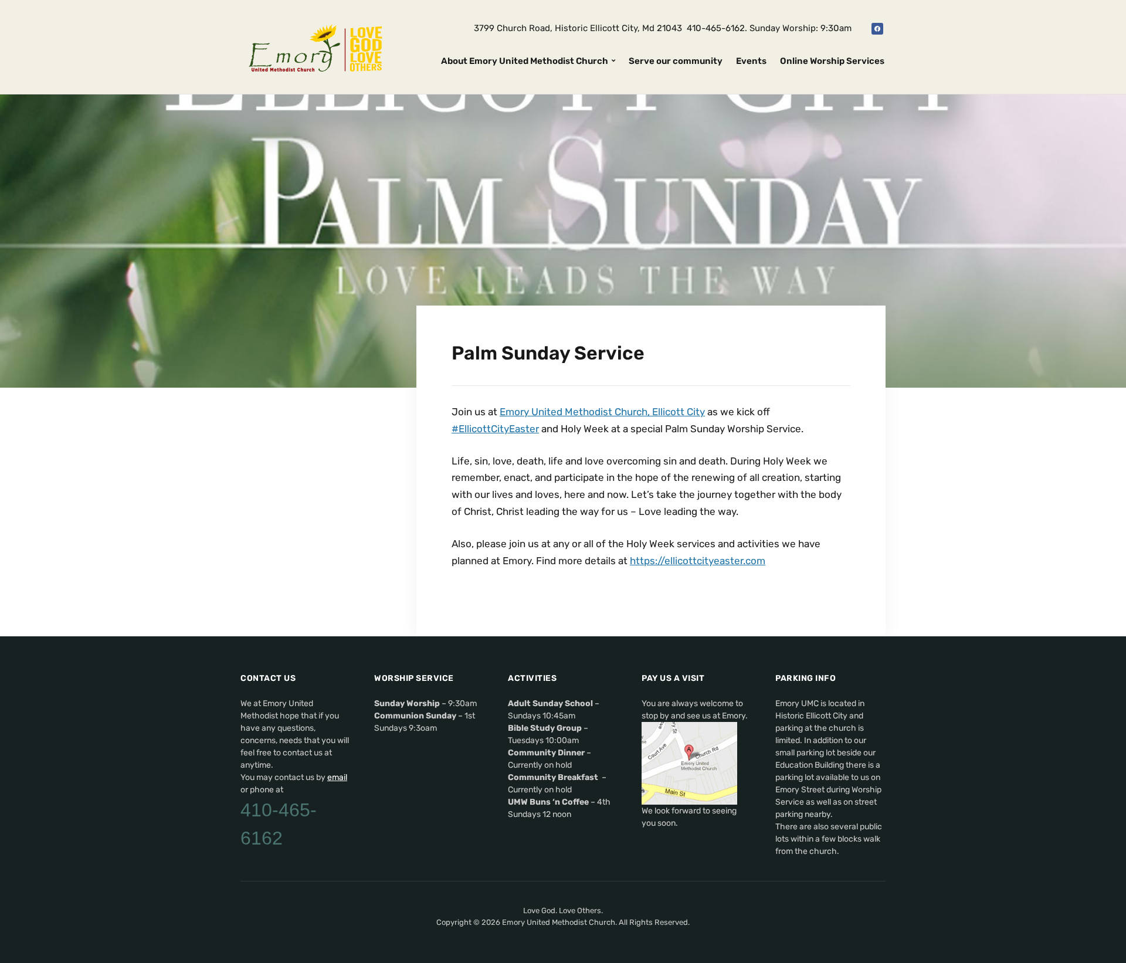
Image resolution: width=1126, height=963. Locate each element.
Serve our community (676, 61)
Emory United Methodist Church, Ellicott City (602, 412)
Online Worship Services (832, 61)
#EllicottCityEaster (495, 429)
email (337, 777)
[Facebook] (877, 28)
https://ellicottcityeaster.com (697, 561)
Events (751, 61)
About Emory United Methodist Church (524, 61)
